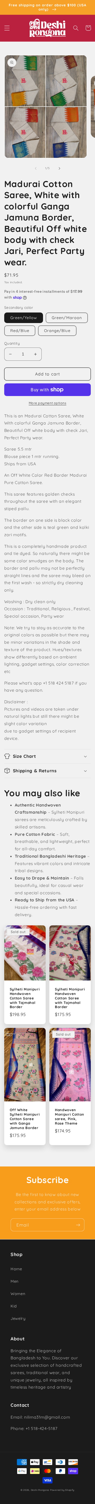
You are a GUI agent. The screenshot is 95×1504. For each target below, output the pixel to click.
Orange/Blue (57, 330)
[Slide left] (35, 168)
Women (18, 1293)
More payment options (47, 403)
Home (16, 1268)
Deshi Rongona (40, 1489)
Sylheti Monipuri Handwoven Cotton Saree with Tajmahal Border (25, 998)
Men (14, 1281)
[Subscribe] (78, 1224)
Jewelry (18, 1318)
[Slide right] (59, 168)
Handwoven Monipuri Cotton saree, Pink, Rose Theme (69, 1116)
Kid (14, 1305)
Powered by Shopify (62, 1489)
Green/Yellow (23, 317)
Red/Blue (19, 330)
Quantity (12, 343)
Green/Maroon (67, 317)
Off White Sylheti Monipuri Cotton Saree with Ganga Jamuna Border (25, 1119)
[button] (7, 28)
